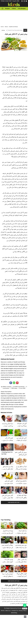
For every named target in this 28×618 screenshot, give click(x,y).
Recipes (7, 8)
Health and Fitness (19, 386)
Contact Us (15, 610)
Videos (14, 8)
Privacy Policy (22, 610)
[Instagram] (24, 1)
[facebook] (22, 1)
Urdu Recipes (22, 8)
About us (7, 610)
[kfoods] (14, 4)
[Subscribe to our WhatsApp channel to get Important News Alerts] (24, 605)
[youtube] (26, 1)
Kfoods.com (20, 608)
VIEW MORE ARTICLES (13, 502)
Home (2, 610)
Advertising (14, 612)
